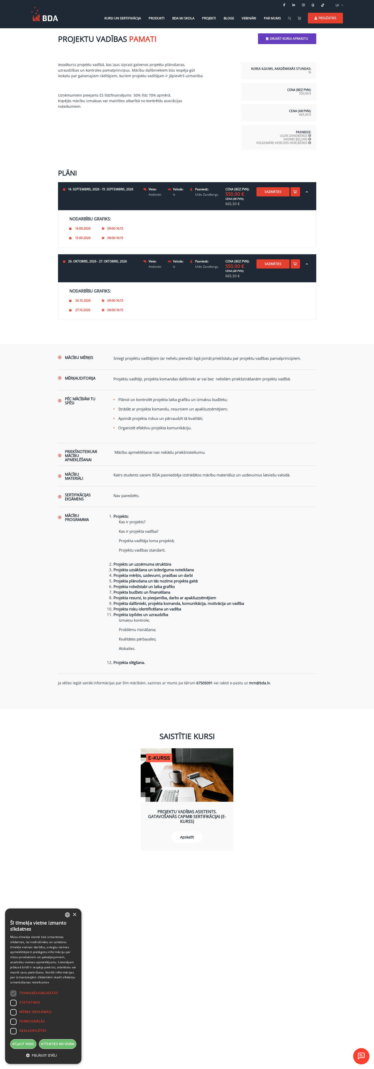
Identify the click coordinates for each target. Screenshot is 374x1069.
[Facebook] (284, 5)
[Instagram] (303, 5)
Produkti (157, 18)
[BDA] (44, 14)
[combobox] (67, 914)
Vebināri (249, 18)
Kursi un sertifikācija (122, 18)
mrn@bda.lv (259, 682)
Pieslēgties (327, 18)
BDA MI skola (183, 18)
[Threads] (313, 5)
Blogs (229, 18)
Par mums (272, 18)
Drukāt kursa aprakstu (289, 38)
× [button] (74, 915)
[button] (43, 1055)
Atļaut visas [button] (23, 1044)
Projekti (209, 18)
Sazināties (273, 192)
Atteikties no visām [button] (57, 1044)
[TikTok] (323, 5)
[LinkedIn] (294, 5)
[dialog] (43, 986)
